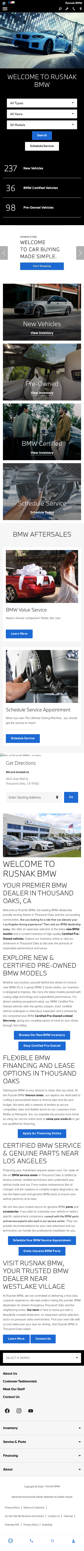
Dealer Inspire (64, 1496)
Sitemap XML (12, 1524)
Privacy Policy (12, 1507)
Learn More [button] (19, 633)
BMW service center (25, 1175)
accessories (10, 1211)
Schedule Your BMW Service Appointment (42, 1240)
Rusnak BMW (53, 1486)
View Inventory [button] (42, 333)
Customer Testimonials (20, 1381)
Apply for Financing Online (42, 1133)
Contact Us (11, 1397)
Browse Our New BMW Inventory (42, 1035)
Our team (33, 1310)
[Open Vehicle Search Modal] (60, 9)
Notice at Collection (34, 1507)
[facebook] (7, 1411)
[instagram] (19, 1411)
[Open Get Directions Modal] (80, 9)
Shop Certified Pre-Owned (42, 1045)
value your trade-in (58, 1119)
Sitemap (68, 1516)
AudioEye (47, 1524)
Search (42, 135)
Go (71, 797)
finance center (34, 1095)
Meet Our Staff (14, 1389)
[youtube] (30, 1411)
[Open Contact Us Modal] (31, 1541)
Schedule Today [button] (42, 512)
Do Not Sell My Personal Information (24, 1516)
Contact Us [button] (43, 1338)
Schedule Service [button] (42, 146)
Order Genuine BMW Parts (41, 1251)
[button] (4, 253)
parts (69, 1207)
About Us (10, 1373)
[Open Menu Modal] (5, 9)
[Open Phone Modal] (73, 9)
